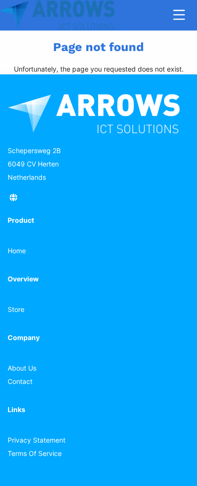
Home (17, 251)
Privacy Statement (37, 440)
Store (16, 309)
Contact (20, 381)
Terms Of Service (35, 453)
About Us (22, 368)
